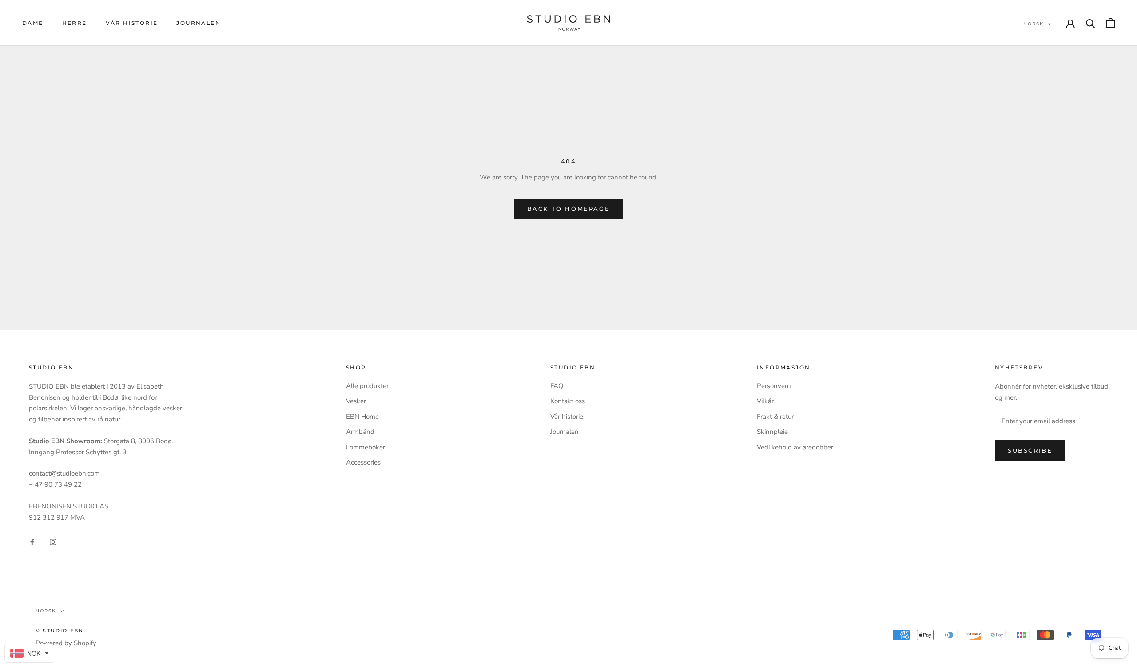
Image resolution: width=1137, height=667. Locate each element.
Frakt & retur (775, 416)
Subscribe (1030, 450)
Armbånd (360, 431)
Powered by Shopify (66, 643)
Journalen (198, 23)
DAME (33, 23)
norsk (1033, 24)
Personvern (774, 385)
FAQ (557, 385)
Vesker (356, 401)
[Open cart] (1110, 23)
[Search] (1090, 23)
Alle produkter (367, 385)
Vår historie (132, 23)
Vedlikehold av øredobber (795, 447)
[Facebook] (32, 541)
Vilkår (765, 401)
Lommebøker (365, 447)
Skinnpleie (772, 431)
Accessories (363, 462)
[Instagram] (53, 541)
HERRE (74, 23)
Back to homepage (568, 208)
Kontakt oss (567, 401)
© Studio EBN (59, 630)
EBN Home (362, 416)
